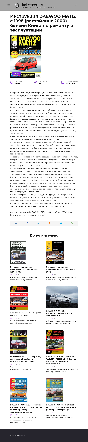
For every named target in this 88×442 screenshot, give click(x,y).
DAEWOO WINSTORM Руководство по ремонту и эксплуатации (59, 313)
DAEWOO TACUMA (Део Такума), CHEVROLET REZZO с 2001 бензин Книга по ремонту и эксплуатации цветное (26, 408)
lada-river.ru (32, 4)
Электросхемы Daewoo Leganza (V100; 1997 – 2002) (25, 314)
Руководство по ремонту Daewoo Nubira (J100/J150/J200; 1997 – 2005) (24, 269)
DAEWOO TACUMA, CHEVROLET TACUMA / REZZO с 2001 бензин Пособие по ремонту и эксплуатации (61, 360)
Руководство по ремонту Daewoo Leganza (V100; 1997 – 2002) (60, 269)
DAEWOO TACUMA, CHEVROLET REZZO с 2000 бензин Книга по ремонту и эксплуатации (61, 407)
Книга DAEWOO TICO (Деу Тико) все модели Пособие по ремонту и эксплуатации (25, 359)
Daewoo (16, 73)
